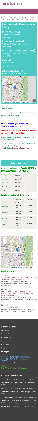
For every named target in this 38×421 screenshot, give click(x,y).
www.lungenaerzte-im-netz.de (26, 397)
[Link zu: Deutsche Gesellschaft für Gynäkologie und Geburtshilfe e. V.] (14, 370)
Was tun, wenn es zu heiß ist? (11, 307)
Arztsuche (12, 17)
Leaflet (7, 102)
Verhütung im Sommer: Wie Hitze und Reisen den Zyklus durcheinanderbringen (19, 278)
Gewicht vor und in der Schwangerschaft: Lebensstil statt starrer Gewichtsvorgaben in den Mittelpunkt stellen (18, 293)
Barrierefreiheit (6, 337)
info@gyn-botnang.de (15, 71)
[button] (15, 87)
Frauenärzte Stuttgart (25, 17)
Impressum (5, 330)
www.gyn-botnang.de (18, 73)
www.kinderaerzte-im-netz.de (25, 388)
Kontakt (3, 348)
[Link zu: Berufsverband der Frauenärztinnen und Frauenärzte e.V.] (16, 361)
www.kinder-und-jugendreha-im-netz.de (19, 393)
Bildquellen (5, 344)
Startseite (4, 17)
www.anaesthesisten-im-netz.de (24, 406)
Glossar (3, 341)
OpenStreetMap (16, 102)
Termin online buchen (19, 163)
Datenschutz (5, 334)
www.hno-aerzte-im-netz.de (24, 379)
